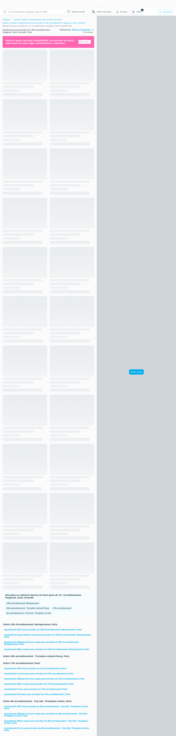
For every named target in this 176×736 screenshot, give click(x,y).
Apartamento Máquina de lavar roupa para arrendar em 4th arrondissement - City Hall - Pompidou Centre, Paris (46, 715)
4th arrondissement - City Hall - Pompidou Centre (28, 613)
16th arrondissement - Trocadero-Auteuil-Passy (27, 608)
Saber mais (83, 42)
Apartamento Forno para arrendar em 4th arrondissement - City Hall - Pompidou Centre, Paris (46, 729)
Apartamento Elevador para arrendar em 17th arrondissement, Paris (37, 694)
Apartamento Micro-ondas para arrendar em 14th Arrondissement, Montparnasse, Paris (46, 649)
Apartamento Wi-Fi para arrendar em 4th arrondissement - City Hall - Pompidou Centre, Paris (46, 707)
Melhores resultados (81, 30)
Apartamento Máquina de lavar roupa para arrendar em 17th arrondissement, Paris (44, 679)
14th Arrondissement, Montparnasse (22, 603)
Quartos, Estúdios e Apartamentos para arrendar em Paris (37, 19)
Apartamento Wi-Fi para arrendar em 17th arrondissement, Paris (35, 668)
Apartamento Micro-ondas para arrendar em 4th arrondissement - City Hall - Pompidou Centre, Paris (46, 722)
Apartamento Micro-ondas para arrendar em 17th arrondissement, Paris (39, 684)
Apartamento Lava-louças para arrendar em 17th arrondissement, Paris (38, 674)
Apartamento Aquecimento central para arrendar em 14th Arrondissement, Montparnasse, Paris (47, 636)
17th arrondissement (62, 608)
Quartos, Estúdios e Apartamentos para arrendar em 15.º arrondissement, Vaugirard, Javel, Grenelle (44, 23)
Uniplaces (7, 19)
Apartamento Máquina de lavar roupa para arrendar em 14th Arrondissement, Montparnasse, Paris (41, 643)
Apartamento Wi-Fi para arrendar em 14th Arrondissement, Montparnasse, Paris (43, 630)
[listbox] (83, 30)
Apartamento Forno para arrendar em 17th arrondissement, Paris (35, 689)
